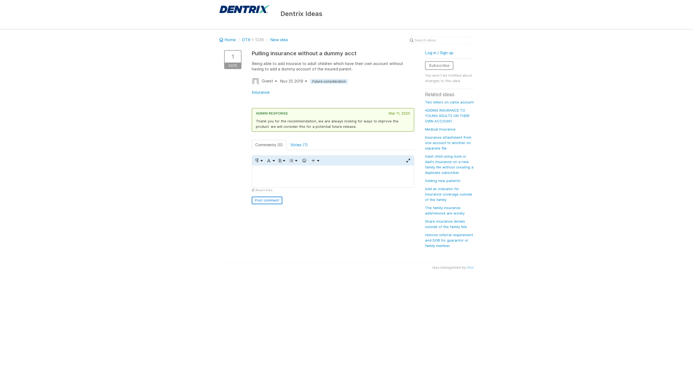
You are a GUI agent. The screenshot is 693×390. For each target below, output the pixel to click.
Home (230, 39)
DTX (246, 39)
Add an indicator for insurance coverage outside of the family (448, 194)
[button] (258, 160)
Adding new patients (442, 180)
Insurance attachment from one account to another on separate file (448, 142)
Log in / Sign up (439, 52)
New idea (279, 39)
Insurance (261, 92)
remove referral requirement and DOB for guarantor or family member (449, 240)
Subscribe (439, 65)
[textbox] (333, 176)
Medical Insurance (440, 129)
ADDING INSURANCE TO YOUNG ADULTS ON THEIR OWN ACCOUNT (447, 115)
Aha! (470, 267)
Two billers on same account (449, 102)
